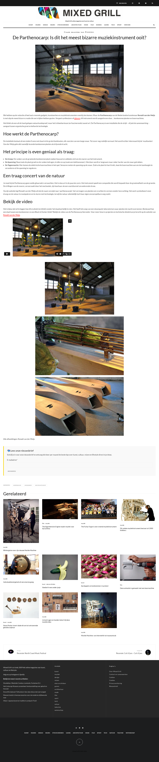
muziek (37, 25)
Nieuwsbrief (113, 686)
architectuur (76, 25)
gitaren (77, 118)
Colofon (112, 677)
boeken (99, 25)
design (45, 25)
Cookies (112, 680)
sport (119, 25)
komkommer (28, 485)
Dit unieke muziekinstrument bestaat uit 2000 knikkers (136, 529)
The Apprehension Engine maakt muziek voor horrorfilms (58, 528)
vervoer (127, 25)
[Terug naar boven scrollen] (79, 742)
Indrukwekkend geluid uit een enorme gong (18, 582)
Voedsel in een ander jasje (51, 587)
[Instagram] (132, 3)
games (106, 25)
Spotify (22, 674)
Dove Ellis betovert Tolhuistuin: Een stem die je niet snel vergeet (24, 692)
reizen (52, 25)
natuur (57, 704)
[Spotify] (145, 3)
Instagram (14, 674)
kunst (31, 25)
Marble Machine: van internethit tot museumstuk (98, 636)
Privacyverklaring (115, 683)
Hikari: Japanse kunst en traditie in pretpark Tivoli (20, 701)
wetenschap (59, 710)
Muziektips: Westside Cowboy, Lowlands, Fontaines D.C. (22, 683)
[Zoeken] (152, 3)
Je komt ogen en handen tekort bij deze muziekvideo (56, 621)
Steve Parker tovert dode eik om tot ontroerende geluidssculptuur (20, 626)
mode (86, 25)
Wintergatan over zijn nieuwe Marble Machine (19, 550)
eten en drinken (63, 25)
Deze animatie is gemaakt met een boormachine (137, 588)
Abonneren (12, 471)
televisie (58, 707)
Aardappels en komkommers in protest (94, 586)
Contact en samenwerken (118, 674)
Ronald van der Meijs (11, 215)
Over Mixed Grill (115, 671)
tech (113, 25)
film (92, 25)
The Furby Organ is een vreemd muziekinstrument (99, 527)
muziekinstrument (41, 485)
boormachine (17, 485)
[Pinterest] (139, 3)
